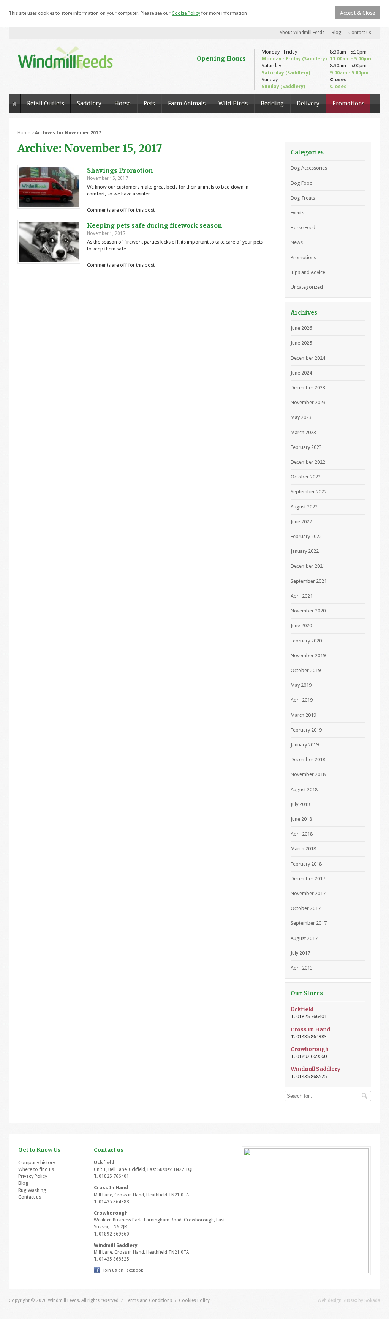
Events (297, 213)
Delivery (308, 103)
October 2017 (306, 908)
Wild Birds (233, 103)
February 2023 (306, 447)
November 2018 (308, 774)
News (297, 242)
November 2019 (308, 655)
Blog (336, 32)
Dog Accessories (309, 168)
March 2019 (303, 715)
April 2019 (302, 700)
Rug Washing (32, 1190)
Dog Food (302, 183)
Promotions (348, 103)
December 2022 (308, 462)
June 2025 (301, 343)
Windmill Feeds (65, 58)
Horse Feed (303, 227)
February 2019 (306, 730)
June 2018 (301, 819)
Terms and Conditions (148, 1300)
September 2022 (309, 491)
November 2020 (308, 611)
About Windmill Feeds (302, 32)
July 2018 (300, 804)
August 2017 (304, 938)
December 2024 (308, 358)
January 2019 (305, 745)
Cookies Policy (194, 1300)
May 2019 (301, 685)
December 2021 (308, 566)
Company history (36, 1162)
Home (14, 103)
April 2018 (302, 834)
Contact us (359, 32)
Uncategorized (307, 287)
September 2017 (309, 923)
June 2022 (301, 521)
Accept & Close (357, 13)
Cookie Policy (186, 13)
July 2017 (300, 953)
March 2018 (303, 849)
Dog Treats (303, 198)
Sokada (372, 1300)
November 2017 (308, 893)
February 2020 (306, 641)
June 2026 (301, 328)
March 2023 (303, 432)
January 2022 (305, 551)
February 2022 (306, 536)
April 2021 (302, 596)
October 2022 (306, 477)
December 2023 (308, 387)
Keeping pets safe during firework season (154, 225)
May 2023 (301, 417)
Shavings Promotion (120, 170)
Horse (122, 103)
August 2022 (304, 507)
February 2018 (306, 864)
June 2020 (301, 625)
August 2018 (304, 789)
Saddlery (89, 103)
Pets (149, 103)
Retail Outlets (45, 103)
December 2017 (308, 878)
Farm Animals (187, 103)
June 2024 (301, 373)
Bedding (272, 103)
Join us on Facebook (123, 1270)
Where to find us (36, 1169)
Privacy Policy (32, 1176)
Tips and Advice (308, 272)
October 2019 (306, 670)
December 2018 (308, 759)
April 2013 (302, 968)
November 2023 (308, 402)
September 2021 (309, 581)
